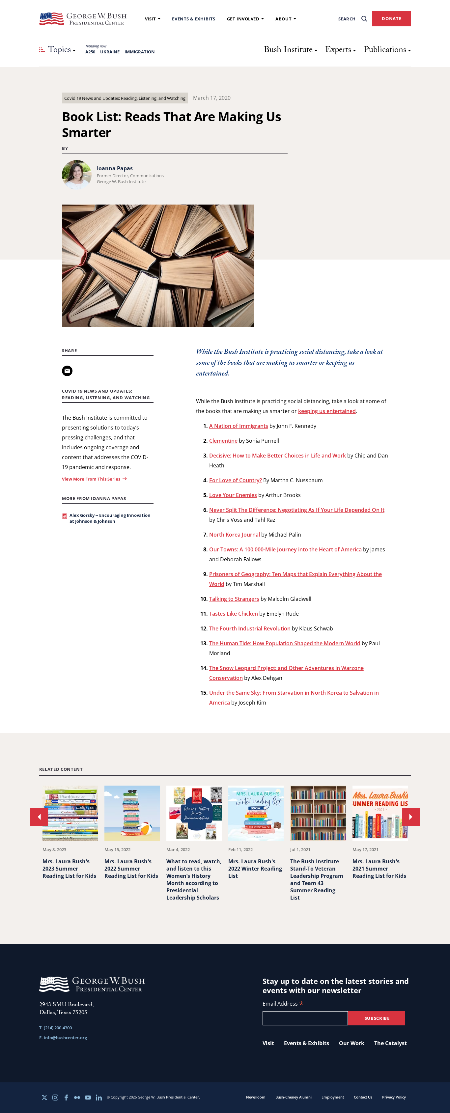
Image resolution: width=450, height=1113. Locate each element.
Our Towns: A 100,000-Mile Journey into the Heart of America (285, 549)
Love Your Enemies (233, 495)
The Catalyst (390, 1043)
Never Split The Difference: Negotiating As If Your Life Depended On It (296, 510)
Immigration (140, 52)
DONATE (391, 18)
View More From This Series (91, 479)
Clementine (223, 440)
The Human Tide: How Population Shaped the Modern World (284, 643)
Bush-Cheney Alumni (293, 1097)
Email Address (283, 1004)
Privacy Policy (394, 1097)
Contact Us (363, 1097)
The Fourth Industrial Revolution (250, 628)
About (283, 19)
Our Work (351, 1043)
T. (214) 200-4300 (55, 1028)
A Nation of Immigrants (238, 426)
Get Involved (243, 19)
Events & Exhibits (193, 19)
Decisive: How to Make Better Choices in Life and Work (277, 455)
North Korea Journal (234, 534)
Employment (333, 1097)
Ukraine (110, 52)
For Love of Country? (235, 480)
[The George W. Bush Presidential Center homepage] (83, 19)
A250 (90, 52)
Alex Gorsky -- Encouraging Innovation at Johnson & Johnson (110, 518)
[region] (225, 848)
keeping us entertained (327, 411)
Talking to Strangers (234, 598)
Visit (150, 19)
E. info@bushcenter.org (63, 1038)
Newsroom (256, 1097)
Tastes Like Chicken (233, 613)
